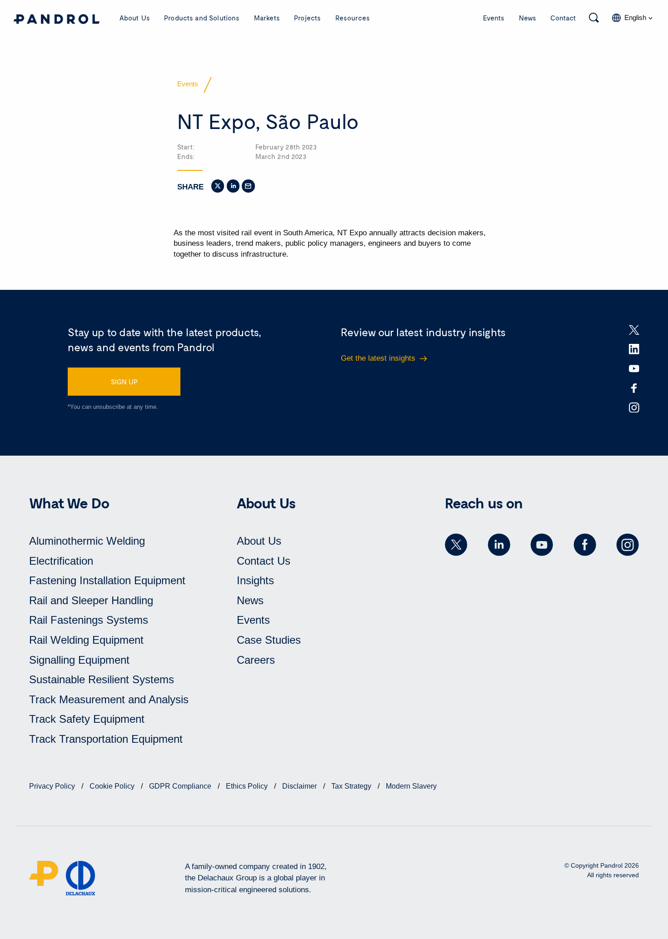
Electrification (61, 561)
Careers (256, 660)
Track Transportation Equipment (106, 739)
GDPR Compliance (181, 786)
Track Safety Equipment (87, 719)
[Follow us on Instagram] (627, 544)
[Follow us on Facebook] (584, 544)
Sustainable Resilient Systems (101, 679)
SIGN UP (124, 382)
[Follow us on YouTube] (541, 544)
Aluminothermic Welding (87, 541)
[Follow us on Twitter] (456, 544)
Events (493, 18)
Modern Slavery (411, 786)
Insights (255, 580)
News (527, 18)
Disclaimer (300, 786)
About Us (135, 18)
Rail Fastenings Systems (88, 620)
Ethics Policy (247, 786)
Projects (307, 18)
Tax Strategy (352, 786)
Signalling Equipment (79, 660)
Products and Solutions (201, 18)
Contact (563, 18)
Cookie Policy (113, 786)
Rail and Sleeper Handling (91, 600)
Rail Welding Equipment (86, 640)
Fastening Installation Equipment (107, 580)
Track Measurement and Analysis (109, 699)
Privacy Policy (53, 786)
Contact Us (263, 561)
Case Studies (269, 640)
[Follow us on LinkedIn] (499, 544)
